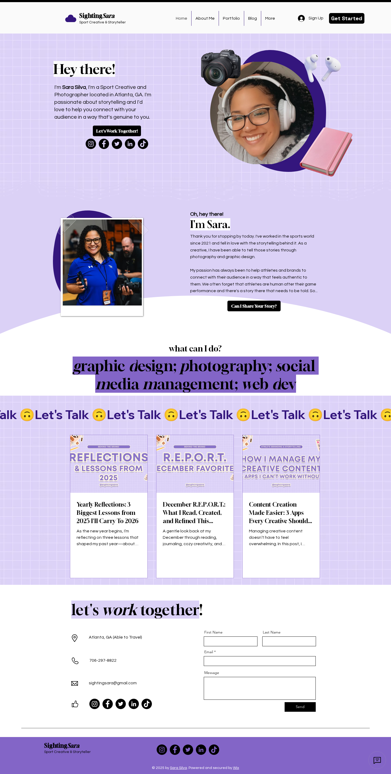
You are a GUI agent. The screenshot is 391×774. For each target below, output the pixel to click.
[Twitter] (117, 144)
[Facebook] (104, 144)
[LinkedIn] (130, 144)
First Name (213, 632)
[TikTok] (143, 144)
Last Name (272, 632)
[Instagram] (91, 144)
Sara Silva (178, 768)
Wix (236, 768)
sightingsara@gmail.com (113, 683)
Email (208, 652)
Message (211, 672)
